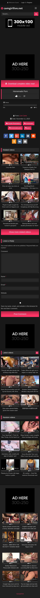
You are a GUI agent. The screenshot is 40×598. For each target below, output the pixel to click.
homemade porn (16, 128)
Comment (4, 251)
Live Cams (23, 116)
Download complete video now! (21, 84)
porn (28, 128)
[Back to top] (34, 592)
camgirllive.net (13, 8)
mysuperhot (20, 594)
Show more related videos (20, 232)
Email (3, 285)
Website (4, 293)
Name (3, 276)
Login (23, 2)
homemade (29, 123)
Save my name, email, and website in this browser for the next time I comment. (19, 307)
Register (29, 2)
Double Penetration (14, 123)
